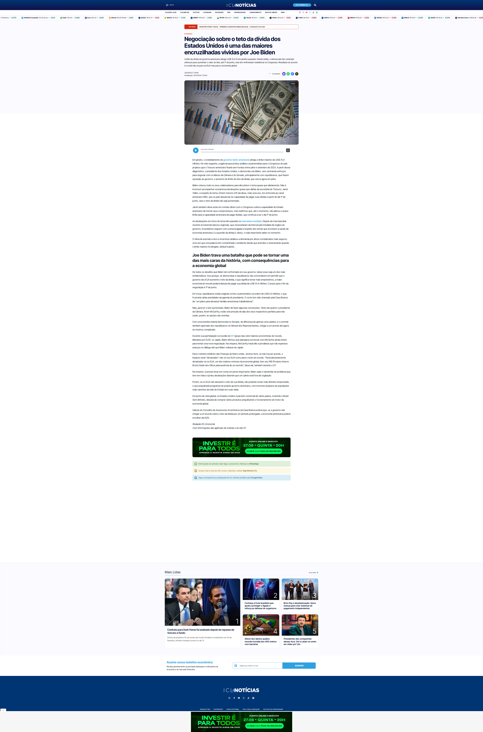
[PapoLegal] (284, 73)
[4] (261, 625)
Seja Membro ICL (302, 5)
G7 (232, 336)
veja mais (312, 573)
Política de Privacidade (273, 709)
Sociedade (219, 12)
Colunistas (184, 12)
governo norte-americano (236, 159)
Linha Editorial (232, 709)
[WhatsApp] (288, 73)
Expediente (218, 709)
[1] (202, 602)
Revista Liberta (271, 12)
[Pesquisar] (315, 5)
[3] (300, 589)
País (228, 12)
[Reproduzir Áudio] (196, 150)
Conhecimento (255, 12)
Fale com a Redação (251, 709)
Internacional (240, 12)
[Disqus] (241, 518)
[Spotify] (317, 12)
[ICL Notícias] (241, 5)
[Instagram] (300, 12)
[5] (300, 625)
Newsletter (205, 709)
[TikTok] (313, 12)
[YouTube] (306, 12)
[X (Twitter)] (310, 12)
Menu (172, 5)
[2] (261, 589)
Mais (283, 12)
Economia (207, 12)
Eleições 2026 (170, 12)
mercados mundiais (252, 221)
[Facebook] (303, 12)
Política (196, 12)
